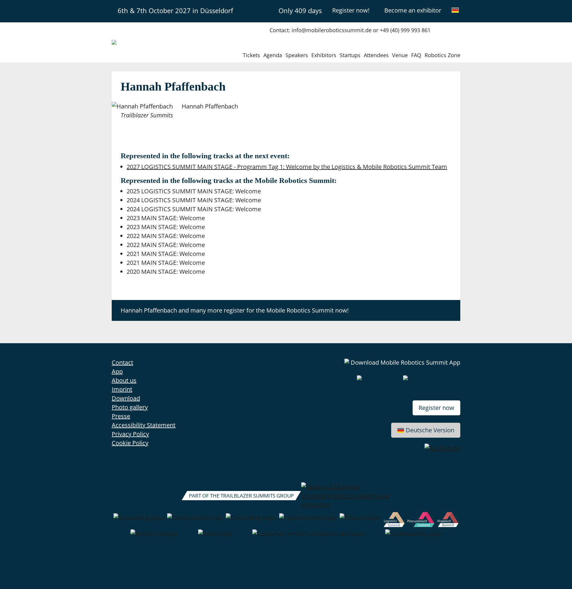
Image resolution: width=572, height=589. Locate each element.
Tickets (251, 55)
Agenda (272, 55)
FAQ (416, 55)
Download (126, 398)
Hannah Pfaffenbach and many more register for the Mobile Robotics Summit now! (235, 310)
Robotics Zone (442, 55)
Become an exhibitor (412, 10)
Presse (121, 416)
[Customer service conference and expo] (308, 536)
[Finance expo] (360, 520)
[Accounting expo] (139, 520)
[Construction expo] (195, 520)
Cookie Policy (130, 443)
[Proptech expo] (448, 520)
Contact (122, 362)
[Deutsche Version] (455, 10)
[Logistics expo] (394, 520)
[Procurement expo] (421, 520)
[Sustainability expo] (413, 536)
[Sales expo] (215, 536)
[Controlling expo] (250, 520)
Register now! (350, 10)
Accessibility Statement (143, 425)
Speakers (296, 55)
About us (124, 380)
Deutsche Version (430, 430)
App (117, 371)
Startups (350, 55)
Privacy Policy (130, 434)
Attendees (376, 55)
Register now (436, 408)
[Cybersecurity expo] (308, 520)
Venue (400, 55)
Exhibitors (323, 55)
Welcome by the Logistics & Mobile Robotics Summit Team (287, 167)
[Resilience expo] (154, 536)
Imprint (122, 389)
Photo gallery (130, 407)
